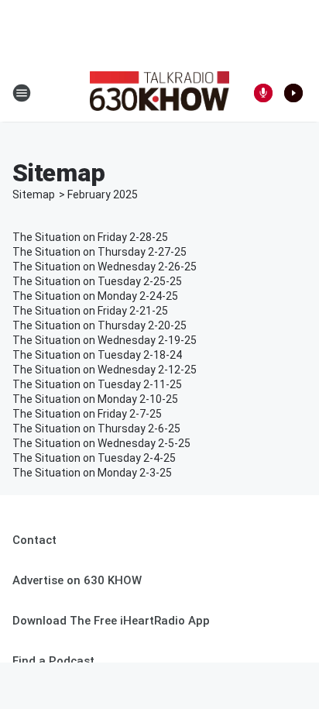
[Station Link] (159, 93)
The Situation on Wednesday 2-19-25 (104, 340)
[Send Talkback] (263, 93)
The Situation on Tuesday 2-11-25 (97, 384)
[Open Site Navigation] (21, 93)
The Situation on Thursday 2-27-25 (99, 252)
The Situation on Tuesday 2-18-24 (97, 355)
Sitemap (33, 194)
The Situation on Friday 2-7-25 (87, 414)
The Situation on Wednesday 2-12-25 (104, 369)
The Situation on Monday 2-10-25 (95, 399)
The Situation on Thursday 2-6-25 (96, 428)
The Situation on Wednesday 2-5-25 (101, 443)
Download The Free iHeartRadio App (111, 621)
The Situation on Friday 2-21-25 (90, 311)
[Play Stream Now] (293, 93)
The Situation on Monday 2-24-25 (95, 296)
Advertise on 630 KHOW (77, 580)
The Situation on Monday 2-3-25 (92, 472)
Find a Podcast (53, 661)
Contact (34, 540)
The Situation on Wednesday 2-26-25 (104, 266)
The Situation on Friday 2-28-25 (90, 237)
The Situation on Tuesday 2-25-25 (97, 281)
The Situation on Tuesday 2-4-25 (94, 458)
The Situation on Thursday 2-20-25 (99, 325)
